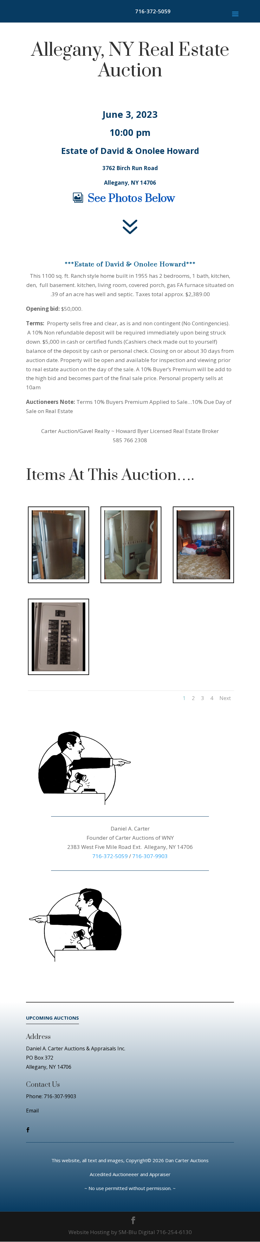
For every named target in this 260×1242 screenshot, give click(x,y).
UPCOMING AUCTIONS (52, 1018)
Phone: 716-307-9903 (51, 1096)
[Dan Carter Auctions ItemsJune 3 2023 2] (131, 579)
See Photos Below (131, 199)
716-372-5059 (153, 11)
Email (32, 1110)
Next (225, 698)
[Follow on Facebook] (28, 1130)
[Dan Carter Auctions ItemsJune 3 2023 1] (58, 579)
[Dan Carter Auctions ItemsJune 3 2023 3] (203, 579)
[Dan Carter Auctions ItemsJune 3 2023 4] (58, 671)
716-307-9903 (150, 856)
